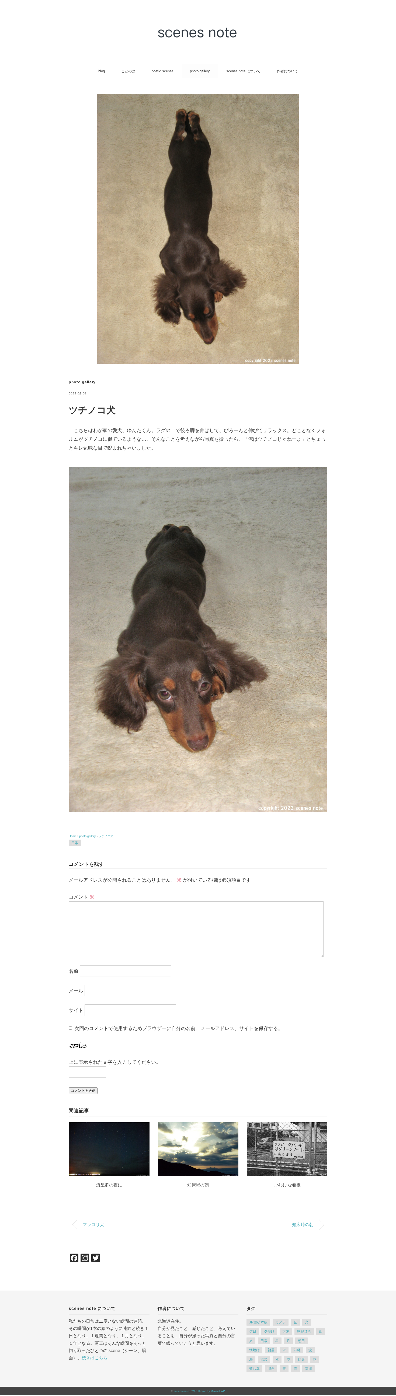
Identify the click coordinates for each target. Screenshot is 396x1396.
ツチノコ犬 (106, 836)
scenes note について (243, 71)
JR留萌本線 (258, 1322)
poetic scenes (162, 71)
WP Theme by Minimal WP (208, 1391)
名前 (73, 971)
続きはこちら (94, 1358)
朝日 (301, 1341)
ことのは (128, 71)
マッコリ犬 (93, 1224)
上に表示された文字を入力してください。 (115, 1062)
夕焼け (269, 1331)
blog (101, 71)
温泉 (264, 1359)
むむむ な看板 (287, 1185)
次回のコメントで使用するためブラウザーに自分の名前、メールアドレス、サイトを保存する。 (178, 1028)
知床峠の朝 (198, 1185)
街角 (271, 1369)
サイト (76, 1010)
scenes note (181, 1391)
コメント (81, 897)
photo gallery (200, 71)
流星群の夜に (109, 1185)
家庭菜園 (304, 1331)
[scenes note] (198, 26)
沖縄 (297, 1350)
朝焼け (254, 1350)
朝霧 (271, 1350)
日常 (74, 843)
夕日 (252, 1331)
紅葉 (301, 1359)
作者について (287, 71)
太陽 (285, 1331)
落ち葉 (254, 1369)
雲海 (308, 1369)
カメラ (280, 1322)
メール (76, 991)
